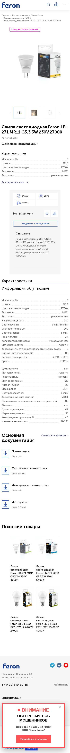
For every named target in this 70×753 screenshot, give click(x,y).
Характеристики (17, 281)
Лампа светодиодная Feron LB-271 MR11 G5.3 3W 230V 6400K (47, 573)
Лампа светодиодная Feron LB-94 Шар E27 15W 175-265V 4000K (47, 624)
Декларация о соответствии (30, 485)
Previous (10, 113)
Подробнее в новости (33, 739)
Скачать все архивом (53, 435)
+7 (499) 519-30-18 (15, 684)
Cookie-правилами (13, 748)
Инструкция (20, 502)
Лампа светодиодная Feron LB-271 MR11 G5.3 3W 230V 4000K (21, 573)
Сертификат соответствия (29, 468)
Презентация (20, 451)
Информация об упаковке (25, 288)
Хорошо (31, 748)
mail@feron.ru (61, 684)
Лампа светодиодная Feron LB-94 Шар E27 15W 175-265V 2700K (21, 624)
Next (59, 113)
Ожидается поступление (24, 29)
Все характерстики (13, 182)
